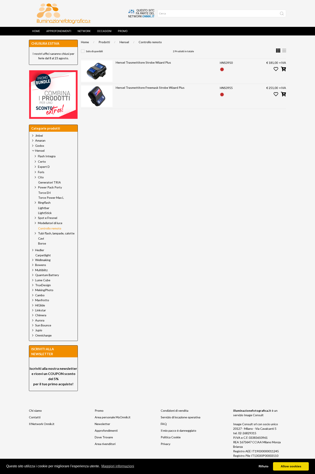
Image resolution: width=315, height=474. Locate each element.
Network (84, 31)
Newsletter (102, 424)
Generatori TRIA (49, 182)
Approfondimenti (58, 31)
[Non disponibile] (222, 69)
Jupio (38, 330)
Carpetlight (43, 255)
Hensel (124, 42)
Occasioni (104, 31)
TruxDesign (43, 285)
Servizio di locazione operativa (180, 417)
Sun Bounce (43, 325)
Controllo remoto (150, 42)
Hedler (39, 250)
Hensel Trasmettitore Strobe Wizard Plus (143, 62)
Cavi (41, 238)
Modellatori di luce (50, 223)
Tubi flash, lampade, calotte (56, 233)
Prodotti (104, 42)
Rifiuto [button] (263, 466)
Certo (42, 161)
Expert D (44, 166)
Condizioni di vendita (174, 410)
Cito (41, 177)
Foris (41, 172)
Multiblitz (41, 270)
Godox (39, 145)
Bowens (40, 265)
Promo (123, 31)
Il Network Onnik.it (41, 424)
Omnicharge (43, 335)
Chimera (40, 315)
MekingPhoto (44, 290)
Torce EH (44, 192)
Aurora (39, 320)
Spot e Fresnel (47, 218)
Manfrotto (42, 300)
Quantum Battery (47, 275)
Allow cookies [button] (291, 466)
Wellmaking (43, 260)
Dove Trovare (104, 437)
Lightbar (43, 208)
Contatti (34, 417)
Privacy (165, 444)
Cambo (40, 295)
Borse (42, 243)
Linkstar (40, 310)
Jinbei (39, 135)
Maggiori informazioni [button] (117, 466)
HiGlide (40, 305)
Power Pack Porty (50, 187)
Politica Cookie (171, 437)
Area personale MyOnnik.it (112, 417)
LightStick (45, 213)
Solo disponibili (94, 51)
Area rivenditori (105, 444)
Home (36, 31)
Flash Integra (47, 156)
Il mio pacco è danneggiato (178, 430)
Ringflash (44, 202)
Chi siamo (35, 410)
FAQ (164, 424)
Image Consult (254, 415)
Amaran (40, 140)
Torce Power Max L (51, 197)
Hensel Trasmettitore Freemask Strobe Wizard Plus (150, 87)
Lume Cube (42, 280)
